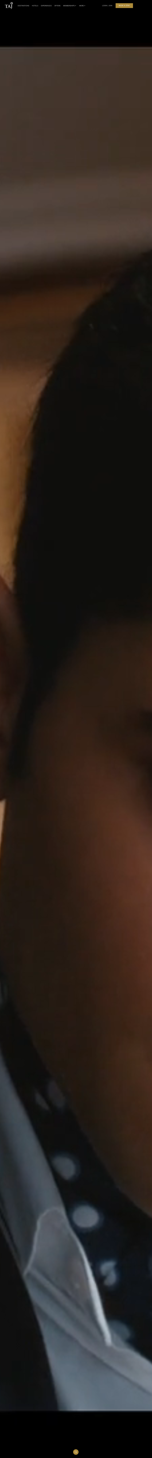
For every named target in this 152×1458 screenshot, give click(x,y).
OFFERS (57, 6)
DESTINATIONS (23, 6)
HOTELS (35, 6)
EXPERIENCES (46, 6)
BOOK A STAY (124, 5)
